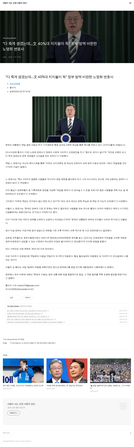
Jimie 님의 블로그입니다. (16, 408)
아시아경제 (15, 83)
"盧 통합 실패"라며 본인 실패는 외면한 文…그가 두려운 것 (27, 316)
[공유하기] (15, 298)
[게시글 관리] (18, 298)
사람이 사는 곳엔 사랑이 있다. (15, 3)
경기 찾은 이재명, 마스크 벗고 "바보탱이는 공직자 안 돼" (26, 311)
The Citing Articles (13, 306)
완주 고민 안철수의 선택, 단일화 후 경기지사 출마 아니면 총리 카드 (30, 319)
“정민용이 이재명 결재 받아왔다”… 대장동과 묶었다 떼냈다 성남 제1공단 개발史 (34, 322)
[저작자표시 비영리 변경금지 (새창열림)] (36, 298)
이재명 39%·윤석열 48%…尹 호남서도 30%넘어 (24, 313)
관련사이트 (6, 433)
